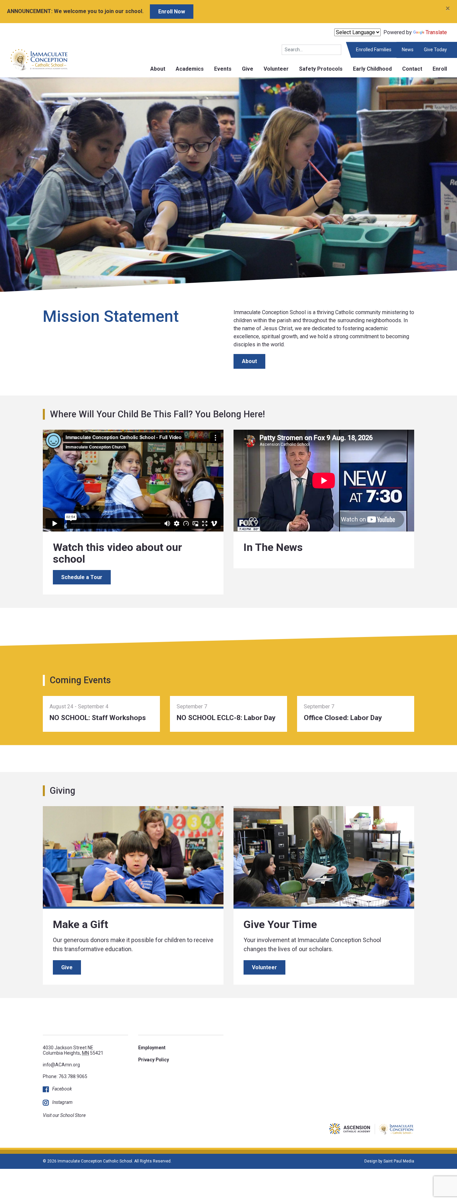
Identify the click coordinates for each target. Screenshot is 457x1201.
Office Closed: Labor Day (343, 718)
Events (223, 69)
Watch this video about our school (117, 553)
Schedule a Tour (81, 577)
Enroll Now (171, 11)
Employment (152, 1047)
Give (247, 69)
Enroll (440, 69)
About (157, 69)
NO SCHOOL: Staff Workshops (98, 718)
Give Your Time (280, 924)
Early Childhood (372, 69)
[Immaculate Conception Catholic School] (34, 59)
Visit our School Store (64, 1115)
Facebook (62, 1088)
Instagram (62, 1102)
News (408, 49)
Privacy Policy (153, 1059)
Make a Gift (80, 924)
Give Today (435, 49)
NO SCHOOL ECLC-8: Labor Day (226, 718)
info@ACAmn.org (61, 1064)
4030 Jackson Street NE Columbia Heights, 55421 (73, 1050)
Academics (190, 69)
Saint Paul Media (398, 1161)
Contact (412, 69)
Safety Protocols (321, 69)
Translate (436, 32)
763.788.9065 (73, 1076)
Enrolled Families (373, 49)
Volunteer (276, 69)
